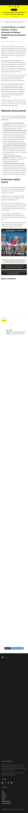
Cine (3, 791)
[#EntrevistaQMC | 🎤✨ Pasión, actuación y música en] (14, 607)
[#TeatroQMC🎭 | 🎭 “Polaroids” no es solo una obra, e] (14, 400)
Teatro (3, 799)
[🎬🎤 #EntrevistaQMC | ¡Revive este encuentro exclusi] (14, 530)
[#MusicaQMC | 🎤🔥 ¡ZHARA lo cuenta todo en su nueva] (14, 581)
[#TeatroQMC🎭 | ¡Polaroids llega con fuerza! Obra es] (14, 426)
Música (3, 793)
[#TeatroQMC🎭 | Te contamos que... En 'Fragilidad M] (14, 349)
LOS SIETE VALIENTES (20, 260)
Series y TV (13, 41)
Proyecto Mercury (19, 261)
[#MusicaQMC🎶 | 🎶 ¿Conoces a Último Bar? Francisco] (14, 452)
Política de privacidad (6, 803)
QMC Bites (4, 795)
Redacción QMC (6, 41)
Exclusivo (12, 260)
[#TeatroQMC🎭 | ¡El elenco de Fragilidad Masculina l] (14, 375)
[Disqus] (14, 296)
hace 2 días (15, 16)
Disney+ (11, 78)
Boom (8, 260)
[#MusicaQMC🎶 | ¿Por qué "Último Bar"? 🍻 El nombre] (14, 478)
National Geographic (13, 75)
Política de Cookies (6, 801)
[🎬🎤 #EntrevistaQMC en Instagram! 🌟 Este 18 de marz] (14, 555)
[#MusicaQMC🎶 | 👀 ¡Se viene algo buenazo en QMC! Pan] (14, 504)
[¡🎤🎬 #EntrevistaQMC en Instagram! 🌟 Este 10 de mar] (14, 633)
